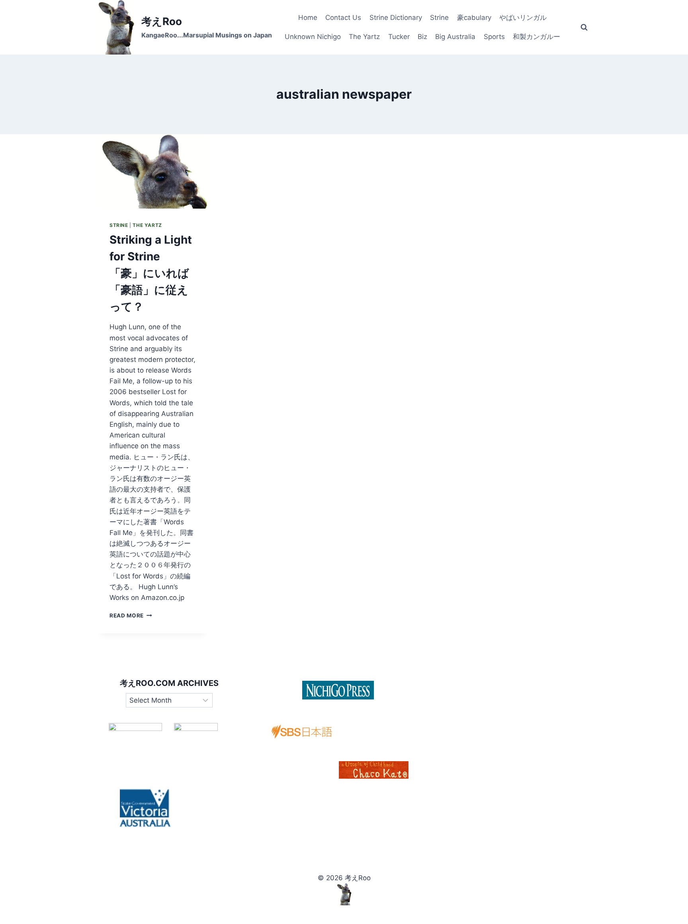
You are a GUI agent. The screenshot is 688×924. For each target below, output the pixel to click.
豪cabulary (474, 17)
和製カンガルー (536, 37)
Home (307, 17)
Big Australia (455, 37)
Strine (439, 17)
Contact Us (343, 17)
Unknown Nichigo (313, 37)
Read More (130, 615)
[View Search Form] (584, 27)
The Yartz (364, 37)
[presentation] (153, 171)
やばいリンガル (523, 17)
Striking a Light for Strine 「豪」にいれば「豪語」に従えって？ (150, 273)
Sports (494, 37)
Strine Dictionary (395, 17)
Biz (422, 37)
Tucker (399, 37)
